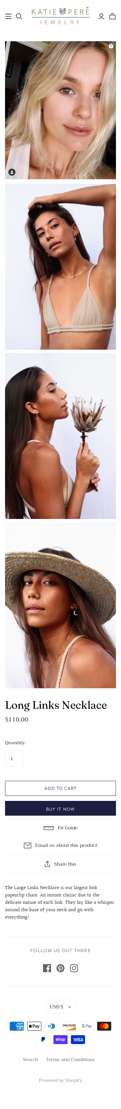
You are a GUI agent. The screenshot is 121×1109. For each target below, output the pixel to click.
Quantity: (15, 743)
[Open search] (19, 16)
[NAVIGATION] (8, 16)
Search (30, 1059)
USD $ (56, 1007)
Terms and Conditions (70, 1059)
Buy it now (60, 809)
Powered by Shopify (60, 1080)
